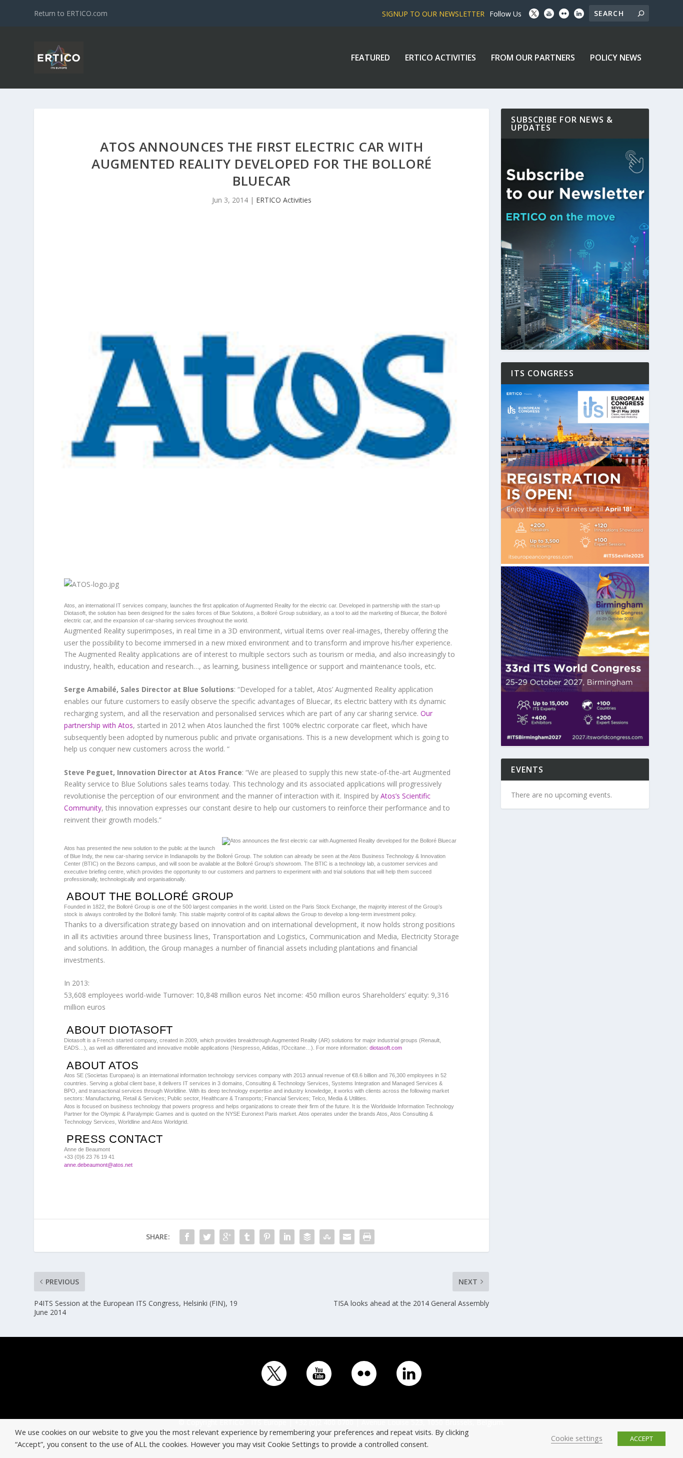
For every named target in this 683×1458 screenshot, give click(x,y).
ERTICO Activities (440, 58)
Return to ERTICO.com (71, 13)
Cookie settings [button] (576, 1438)
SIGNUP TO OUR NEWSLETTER (433, 14)
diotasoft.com (386, 1048)
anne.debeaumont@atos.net (98, 1165)
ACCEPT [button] (641, 1438)
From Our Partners (533, 58)
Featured (370, 58)
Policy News (616, 58)
